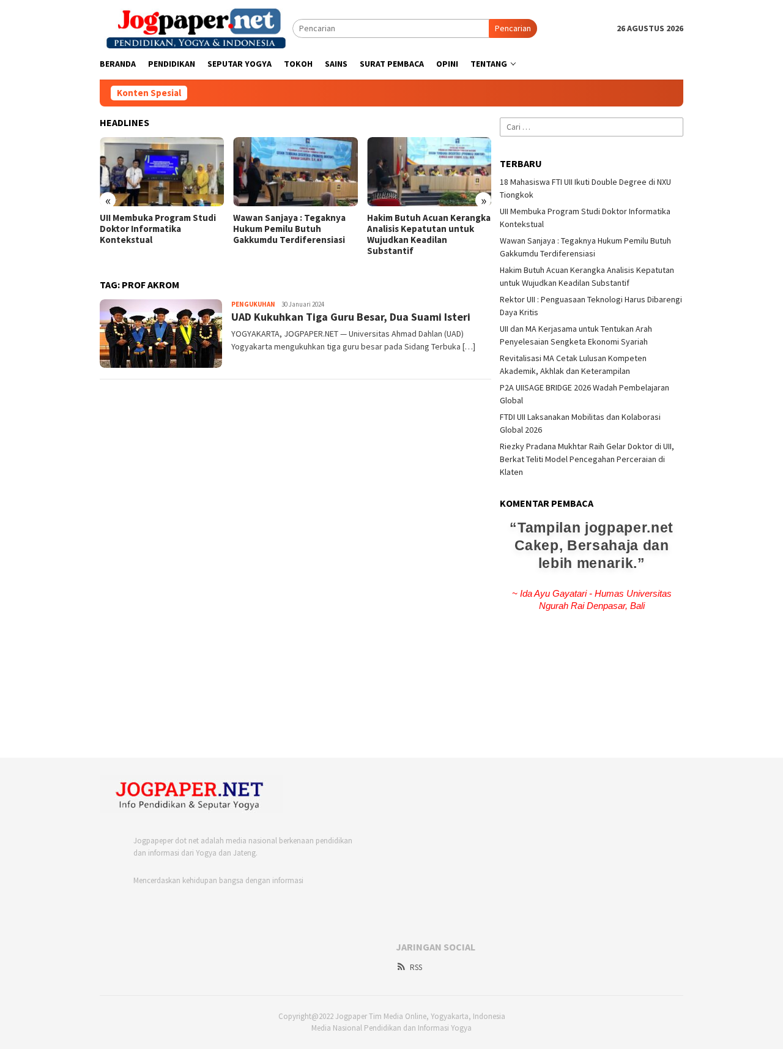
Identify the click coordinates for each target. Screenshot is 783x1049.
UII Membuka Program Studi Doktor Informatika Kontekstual (158, 228)
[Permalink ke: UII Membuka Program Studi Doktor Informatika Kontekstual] (162, 172)
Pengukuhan (253, 304)
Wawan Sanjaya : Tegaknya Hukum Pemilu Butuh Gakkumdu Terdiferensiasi (289, 228)
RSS (416, 967)
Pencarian (513, 28)
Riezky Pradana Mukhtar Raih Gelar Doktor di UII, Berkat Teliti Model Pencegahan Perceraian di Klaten (587, 459)
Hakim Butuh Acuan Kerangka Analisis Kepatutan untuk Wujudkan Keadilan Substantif (429, 234)
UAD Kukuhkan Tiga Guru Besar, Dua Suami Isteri (350, 317)
